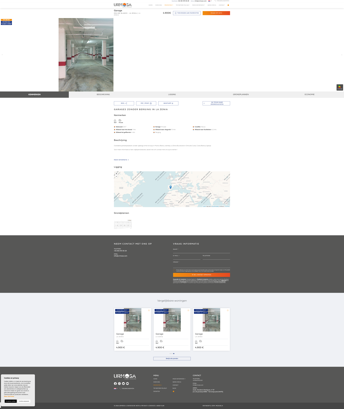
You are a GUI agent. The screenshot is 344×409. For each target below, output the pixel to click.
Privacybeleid (227, 269)
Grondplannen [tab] (241, 94)
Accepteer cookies (10, 401)
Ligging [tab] (172, 94)
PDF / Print (145, 103)
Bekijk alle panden (172, 358)
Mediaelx (219, 405)
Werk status (212, 5)
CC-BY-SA (227, 206)
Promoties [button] (168, 5)
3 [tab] (173, 353)
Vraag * (176, 262)
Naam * (176, 249)
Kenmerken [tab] (34, 95)
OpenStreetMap (215, 206)
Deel (123, 103)
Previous (2, 54)
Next (342, 54)
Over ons (158, 5)
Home (151, 5)
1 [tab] (170, 353)
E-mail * (176, 255)
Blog (174, 388)
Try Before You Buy (182, 5)
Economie (310, 94)
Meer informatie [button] (198, 5)
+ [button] (116, 174)
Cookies (152, 405)
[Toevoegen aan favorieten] (149, 310)
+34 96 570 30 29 (183, 1)
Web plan (160, 405)
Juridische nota (133, 405)
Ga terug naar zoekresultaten (217, 103)
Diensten (156, 391)
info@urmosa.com (200, 1)
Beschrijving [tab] (103, 94)
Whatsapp (167, 103)
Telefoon (206, 255)
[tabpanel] (132, 329)
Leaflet (204, 206)
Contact (222, 5)
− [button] (116, 176)
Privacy (144, 405)
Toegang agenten (222, 1)
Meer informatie (121, 160)
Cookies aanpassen (24, 401)
